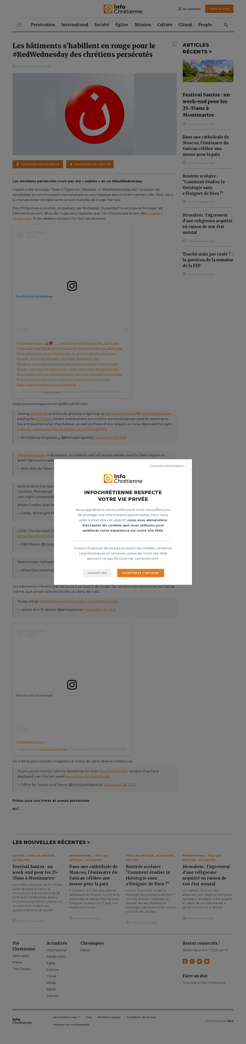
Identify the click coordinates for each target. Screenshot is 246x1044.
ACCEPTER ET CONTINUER (140, 572)
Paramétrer (97, 572)
